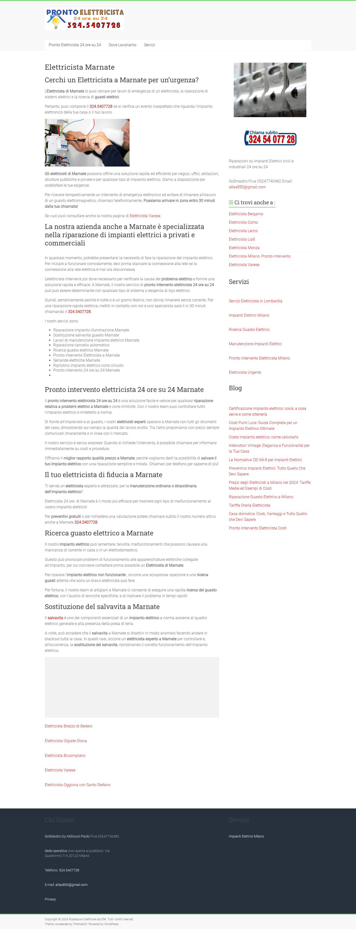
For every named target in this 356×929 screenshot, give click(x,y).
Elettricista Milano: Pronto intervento (260, 256)
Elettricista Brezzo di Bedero (68, 726)
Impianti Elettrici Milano (249, 315)
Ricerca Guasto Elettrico (249, 329)
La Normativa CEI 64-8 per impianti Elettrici (265, 459)
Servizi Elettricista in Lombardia (255, 301)
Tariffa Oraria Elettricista (249, 505)
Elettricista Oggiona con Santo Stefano (77, 785)
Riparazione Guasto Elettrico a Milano (261, 497)
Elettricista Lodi (242, 239)
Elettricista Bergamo (246, 214)
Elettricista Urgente (245, 372)
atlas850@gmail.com (247, 187)
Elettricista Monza (244, 247)
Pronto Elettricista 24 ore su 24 (75, 45)
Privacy (50, 899)
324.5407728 (101, 106)
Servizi (149, 45)
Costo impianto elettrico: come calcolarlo (263, 437)
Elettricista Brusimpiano (65, 755)
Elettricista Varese (145, 215)
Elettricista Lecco (243, 230)
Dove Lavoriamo (122, 45)
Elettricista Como (243, 222)
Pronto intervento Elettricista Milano (259, 358)
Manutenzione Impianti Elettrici (255, 344)
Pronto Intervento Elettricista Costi (258, 528)
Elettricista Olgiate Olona (66, 741)
